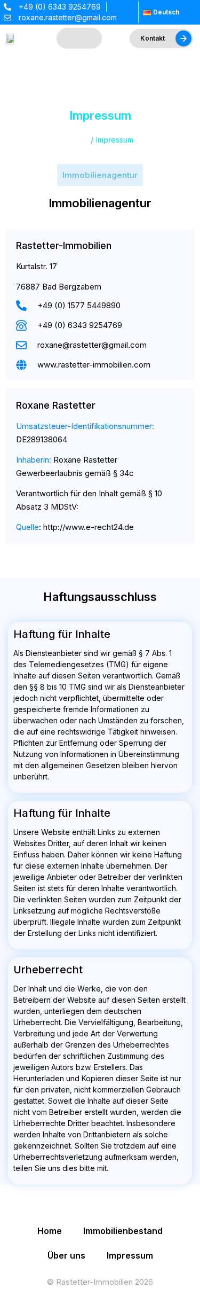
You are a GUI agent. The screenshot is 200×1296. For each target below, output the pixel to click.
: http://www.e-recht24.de (75, 527)
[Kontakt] (183, 38)
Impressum (130, 1255)
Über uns (66, 1255)
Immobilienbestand (123, 1230)
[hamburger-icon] (79, 38)
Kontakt (152, 38)
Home (49, 1230)
